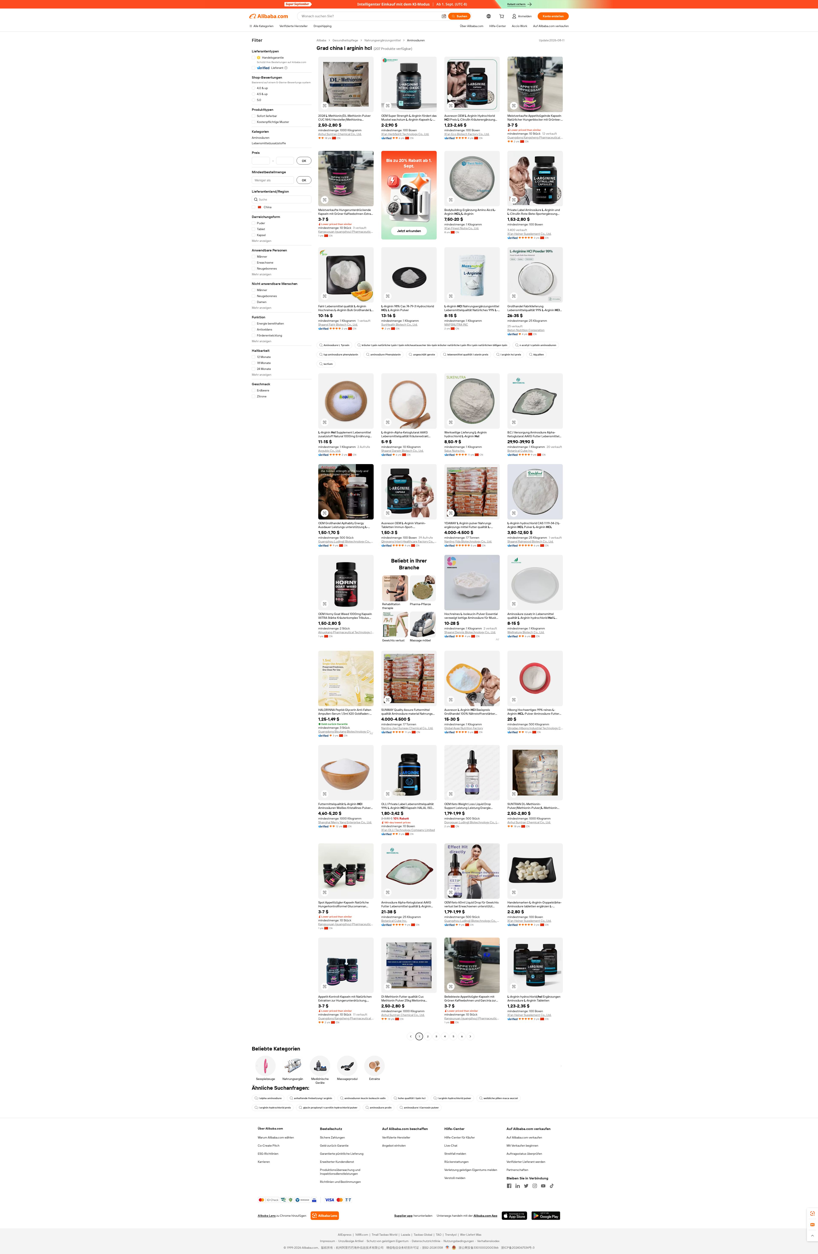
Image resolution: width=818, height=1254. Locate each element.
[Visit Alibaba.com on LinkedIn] (517, 1185)
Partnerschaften (517, 1170)
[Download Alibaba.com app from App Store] (514, 1215)
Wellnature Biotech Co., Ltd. (525, 632)
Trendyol (451, 1234)
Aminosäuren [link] (416, 40)
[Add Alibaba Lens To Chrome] (325, 1215)
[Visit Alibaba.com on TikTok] (551, 1185)
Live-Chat (450, 1145)
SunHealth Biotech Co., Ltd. (399, 324)
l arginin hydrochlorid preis (275, 1107)
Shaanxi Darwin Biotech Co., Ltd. (402, 450)
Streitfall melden (455, 1153)
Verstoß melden (454, 1178)
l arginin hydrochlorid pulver (454, 1098)
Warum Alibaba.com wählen (276, 1137)
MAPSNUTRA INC (456, 324)
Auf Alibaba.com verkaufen (524, 1137)
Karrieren (264, 1161)
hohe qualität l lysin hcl (411, 1098)
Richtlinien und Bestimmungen (340, 1181)
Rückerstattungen (456, 1161)
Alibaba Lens (267, 1215)
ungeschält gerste (424, 354)
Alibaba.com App (485, 1215)
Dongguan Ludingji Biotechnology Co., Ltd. (472, 822)
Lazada (405, 1234)
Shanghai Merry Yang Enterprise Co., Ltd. (345, 822)
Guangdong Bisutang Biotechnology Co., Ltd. (346, 731)
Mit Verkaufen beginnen (522, 1145)
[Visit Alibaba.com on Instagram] (534, 1185)
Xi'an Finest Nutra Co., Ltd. (461, 228)
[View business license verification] (447, 1247)
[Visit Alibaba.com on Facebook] (509, 1185)
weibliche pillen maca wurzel (501, 1098)
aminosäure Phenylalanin (385, 354)
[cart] (502, 17)
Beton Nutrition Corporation (525, 330)
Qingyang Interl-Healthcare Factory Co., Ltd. (409, 541)
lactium (328, 363)
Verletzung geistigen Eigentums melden (470, 1170)
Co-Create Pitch (268, 1145)
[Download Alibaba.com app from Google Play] (545, 1215)
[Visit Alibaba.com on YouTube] (543, 1185)
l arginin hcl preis (511, 354)
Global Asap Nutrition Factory (463, 728)
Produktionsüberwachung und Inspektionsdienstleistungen (340, 1171)
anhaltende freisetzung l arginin (313, 1098)
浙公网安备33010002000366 (478, 1247)
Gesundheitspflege (345, 40)
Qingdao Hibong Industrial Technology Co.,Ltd (535, 728)
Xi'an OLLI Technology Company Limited (408, 830)
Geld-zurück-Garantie (334, 1145)
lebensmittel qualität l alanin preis (467, 354)
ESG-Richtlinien (268, 1153)
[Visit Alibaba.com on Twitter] (526, 1185)
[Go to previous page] (411, 1036)
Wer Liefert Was (470, 1234)
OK (304, 161)
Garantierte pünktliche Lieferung (341, 1153)
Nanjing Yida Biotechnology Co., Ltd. (468, 541)
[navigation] (281, 539)
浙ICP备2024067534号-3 (517, 1247)
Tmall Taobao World (384, 1234)
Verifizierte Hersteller (396, 1137)
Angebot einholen (394, 1145)
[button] (443, 16)
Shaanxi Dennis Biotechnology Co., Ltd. (470, 632)
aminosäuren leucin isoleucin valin (365, 1098)
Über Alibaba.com (270, 1128)
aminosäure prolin (381, 1107)
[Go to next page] (470, 1036)
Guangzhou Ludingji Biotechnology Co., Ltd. (346, 541)
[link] (812, 1213)
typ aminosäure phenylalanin (341, 354)
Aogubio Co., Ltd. (329, 450)
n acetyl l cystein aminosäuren (538, 345)
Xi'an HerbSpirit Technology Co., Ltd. (405, 134)
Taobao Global (423, 1234)
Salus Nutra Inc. (454, 450)
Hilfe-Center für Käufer (459, 1137)
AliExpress (344, 1234)
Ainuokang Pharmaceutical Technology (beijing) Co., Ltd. (346, 632)
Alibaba (321, 40)
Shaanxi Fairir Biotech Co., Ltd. (338, 324)
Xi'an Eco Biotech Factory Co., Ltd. (466, 134)
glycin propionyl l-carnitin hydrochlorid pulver (330, 1107)
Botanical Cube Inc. (520, 450)
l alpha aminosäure (270, 1098)
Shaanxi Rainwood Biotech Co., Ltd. (530, 541)
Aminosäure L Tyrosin (336, 345)
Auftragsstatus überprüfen (524, 1153)
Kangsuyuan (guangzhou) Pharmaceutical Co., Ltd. (346, 231)
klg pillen (538, 354)
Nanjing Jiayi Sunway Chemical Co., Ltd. (407, 728)
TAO (438, 1234)
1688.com (361, 1234)
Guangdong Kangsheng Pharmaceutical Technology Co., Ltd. (535, 137)
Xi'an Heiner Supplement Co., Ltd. (529, 233)
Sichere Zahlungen (332, 1137)
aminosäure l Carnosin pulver (421, 1107)
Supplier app (403, 1215)
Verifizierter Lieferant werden (526, 1161)
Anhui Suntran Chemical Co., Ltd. (339, 134)
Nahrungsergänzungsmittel (382, 40)
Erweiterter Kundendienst (337, 1161)
